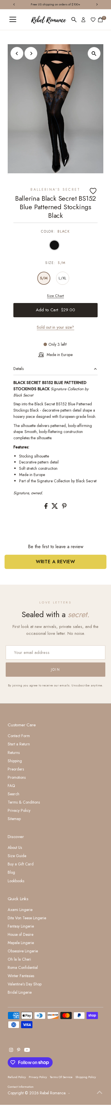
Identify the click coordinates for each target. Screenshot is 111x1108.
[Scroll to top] (99, 1092)
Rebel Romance (52, 1093)
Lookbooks (16, 881)
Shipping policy (85, 1077)
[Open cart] (100, 19)
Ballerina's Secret (55, 189)
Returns (14, 752)
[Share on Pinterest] (64, 507)
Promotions (17, 777)
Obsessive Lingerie (23, 951)
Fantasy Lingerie (21, 926)
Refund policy (17, 1077)
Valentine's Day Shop (25, 984)
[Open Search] (74, 19)
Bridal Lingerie (20, 992)
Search (13, 794)
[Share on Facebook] (46, 507)
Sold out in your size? (55, 327)
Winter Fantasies (21, 976)
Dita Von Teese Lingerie (27, 918)
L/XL (62, 278)
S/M (44, 278)
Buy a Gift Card (21, 864)
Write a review (55, 561)
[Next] (30, 53)
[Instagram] (11, 1050)
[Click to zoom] (94, 53)
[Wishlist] (93, 19)
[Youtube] (27, 1050)
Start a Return (19, 744)
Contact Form (19, 736)
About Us (15, 847)
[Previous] (17, 53)
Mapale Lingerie (21, 943)
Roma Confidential (23, 967)
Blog (11, 872)
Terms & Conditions (24, 802)
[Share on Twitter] (55, 507)
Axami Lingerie (20, 909)
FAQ (11, 785)
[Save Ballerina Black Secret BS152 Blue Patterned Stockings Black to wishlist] (93, 191)
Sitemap (14, 819)
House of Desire (20, 934)
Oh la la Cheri (19, 959)
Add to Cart (55, 310)
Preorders (16, 769)
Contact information (21, 1086)
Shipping (15, 761)
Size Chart (55, 296)
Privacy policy (38, 1077)
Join (55, 669)
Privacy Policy (19, 810)
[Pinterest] (19, 1050)
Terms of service (61, 1077)
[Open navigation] (13, 20)
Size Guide (17, 856)
